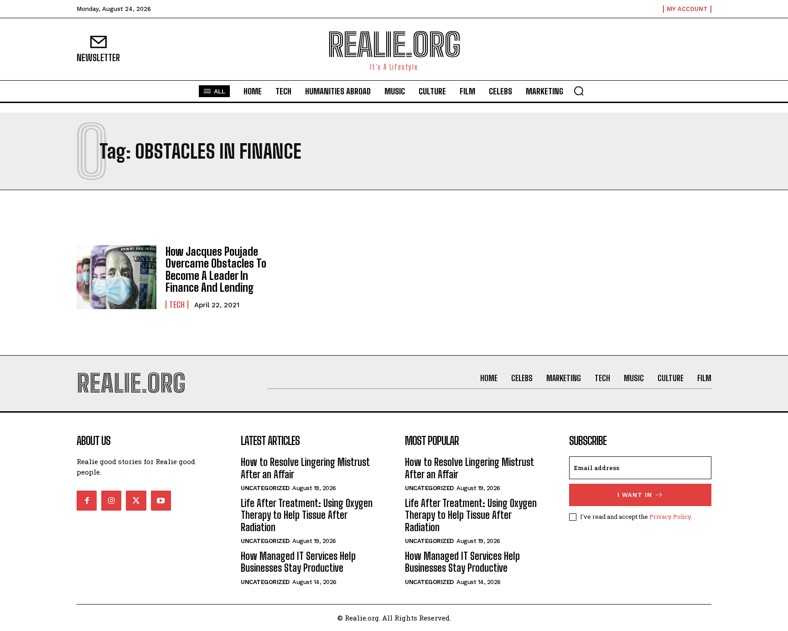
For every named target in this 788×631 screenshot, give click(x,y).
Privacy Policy (670, 516)
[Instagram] (111, 501)
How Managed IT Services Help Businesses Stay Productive (298, 562)
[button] (579, 91)
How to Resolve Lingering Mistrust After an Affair (305, 468)
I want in (634, 494)
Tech (177, 304)
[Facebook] (87, 501)
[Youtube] (161, 501)
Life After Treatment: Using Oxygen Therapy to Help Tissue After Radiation (307, 515)
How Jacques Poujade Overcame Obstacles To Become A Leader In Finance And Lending (216, 269)
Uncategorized (265, 488)
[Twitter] (136, 501)
